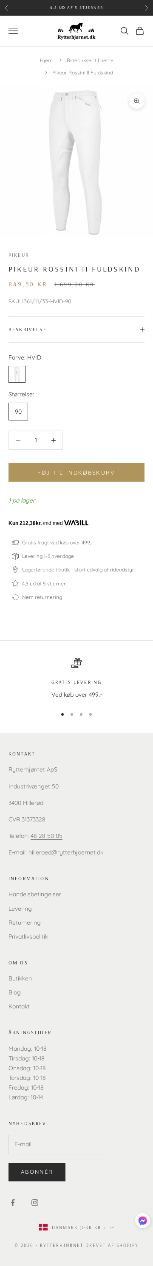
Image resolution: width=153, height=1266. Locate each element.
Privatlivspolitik (28, 936)
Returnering (24, 922)
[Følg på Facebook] (12, 1202)
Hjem (46, 60)
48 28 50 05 (46, 836)
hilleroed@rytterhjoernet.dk (65, 852)
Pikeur (18, 255)
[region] (76, 679)
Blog (14, 992)
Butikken (20, 978)
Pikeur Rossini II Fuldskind (82, 72)
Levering (20, 908)
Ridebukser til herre (90, 60)
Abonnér (37, 1171)
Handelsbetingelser (34, 894)
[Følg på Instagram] (35, 1202)
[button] (142, 1220)
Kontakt (19, 1006)
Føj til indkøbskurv (76, 472)
